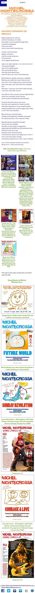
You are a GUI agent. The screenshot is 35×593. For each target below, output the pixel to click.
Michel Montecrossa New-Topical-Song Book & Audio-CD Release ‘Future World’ (17, 368)
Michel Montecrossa (17, 9)
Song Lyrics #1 (18, 580)
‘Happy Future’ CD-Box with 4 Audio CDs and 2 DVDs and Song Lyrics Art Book (17, 317)
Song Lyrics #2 (17, 473)
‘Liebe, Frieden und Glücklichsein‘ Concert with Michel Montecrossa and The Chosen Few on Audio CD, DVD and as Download (26, 230)
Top (31, 586)
